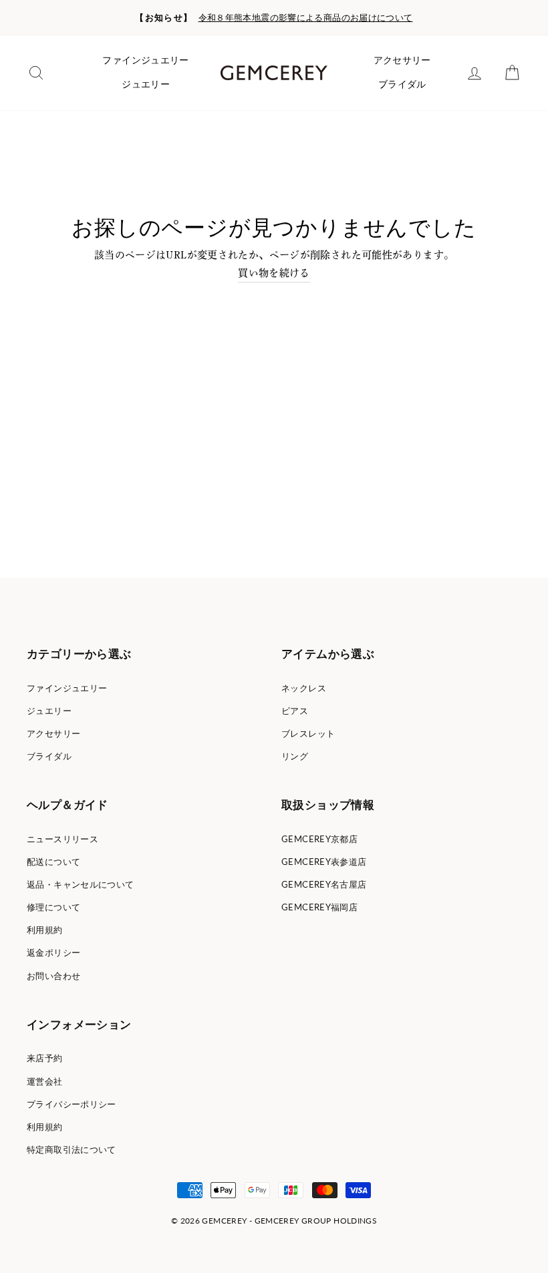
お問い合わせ (53, 975)
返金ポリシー (53, 952)
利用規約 (45, 929)
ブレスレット (308, 733)
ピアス (294, 710)
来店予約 (45, 1058)
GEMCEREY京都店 (319, 839)
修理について (53, 907)
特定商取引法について (71, 1149)
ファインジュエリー (145, 60)
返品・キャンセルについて (80, 884)
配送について (53, 861)
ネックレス (303, 688)
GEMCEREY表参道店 (324, 861)
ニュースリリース (62, 839)
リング (294, 756)
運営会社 (45, 1081)
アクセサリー (402, 60)
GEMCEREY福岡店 (319, 907)
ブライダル (402, 84)
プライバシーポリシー (71, 1104)
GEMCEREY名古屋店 (324, 884)
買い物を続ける (274, 273)
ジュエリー (146, 84)
